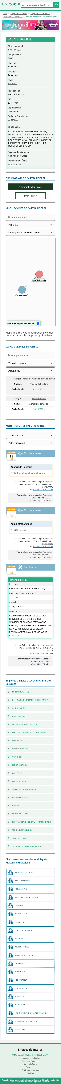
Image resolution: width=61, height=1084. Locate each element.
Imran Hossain (14, 164)
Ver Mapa (12, 83)
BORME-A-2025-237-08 (43, 489)
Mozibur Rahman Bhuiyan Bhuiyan (39, 378)
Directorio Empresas (30, 1061)
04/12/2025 (39, 389)
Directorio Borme (31, 1064)
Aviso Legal (30, 1067)
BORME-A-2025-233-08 (43, 546)
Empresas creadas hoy (30, 1058)
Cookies (30, 1073)
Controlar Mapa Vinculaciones (21, 323)
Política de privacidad (30, 1070)
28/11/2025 (39, 409)
